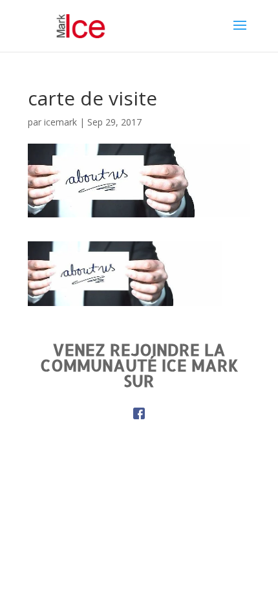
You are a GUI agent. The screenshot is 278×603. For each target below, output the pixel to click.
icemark (60, 122)
